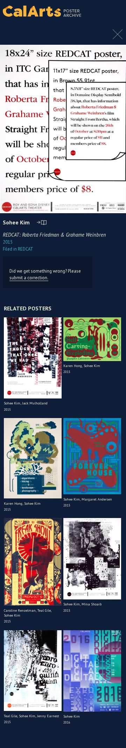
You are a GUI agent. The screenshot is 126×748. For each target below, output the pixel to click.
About (115, 11)
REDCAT (18, 249)
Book (113, 17)
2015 (8, 242)
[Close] (117, 37)
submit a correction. (28, 278)
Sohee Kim (16, 222)
